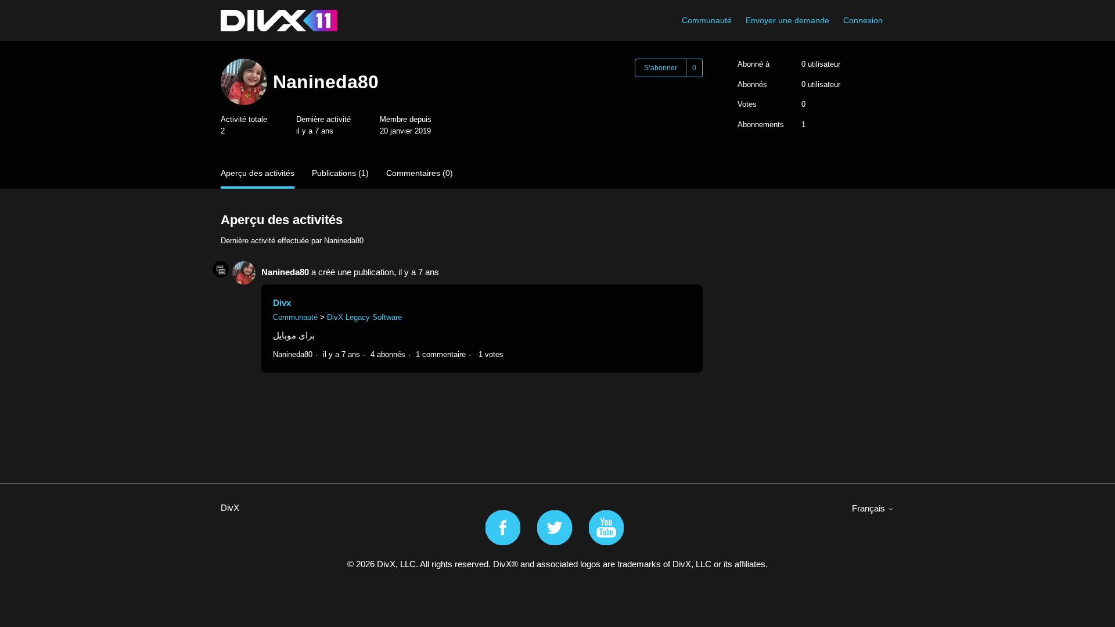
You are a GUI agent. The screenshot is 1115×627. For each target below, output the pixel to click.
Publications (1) (340, 173)
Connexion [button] (863, 20)
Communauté (707, 20)
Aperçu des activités (257, 173)
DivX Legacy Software (364, 317)
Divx (282, 303)
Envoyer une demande (787, 20)
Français (869, 508)
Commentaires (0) (419, 173)
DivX (230, 508)
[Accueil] (279, 20)
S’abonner (660, 68)
